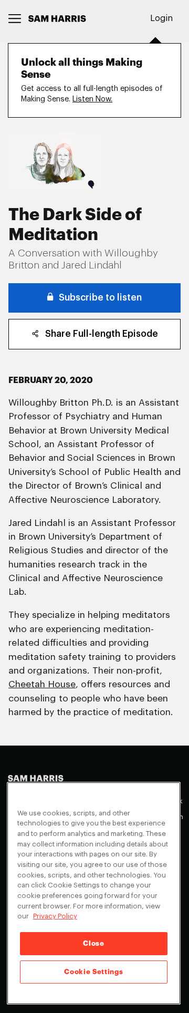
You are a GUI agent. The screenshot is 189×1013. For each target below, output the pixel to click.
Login (161, 18)
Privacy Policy (55, 916)
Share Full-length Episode (101, 333)
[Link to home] (57, 18)
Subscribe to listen (100, 297)
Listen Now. (92, 99)
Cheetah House (42, 684)
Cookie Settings (93, 971)
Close (93, 943)
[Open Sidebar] (15, 19)
